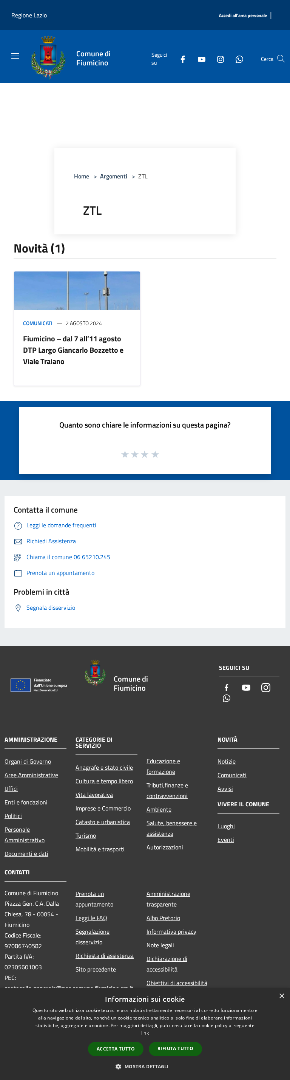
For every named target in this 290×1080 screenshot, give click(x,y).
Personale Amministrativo (25, 834)
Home (81, 176)
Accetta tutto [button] (116, 1049)
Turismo (86, 835)
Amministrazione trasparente (168, 899)
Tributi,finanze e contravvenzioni (167, 790)
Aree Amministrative (31, 774)
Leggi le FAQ (91, 917)
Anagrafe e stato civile (104, 767)
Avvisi (225, 788)
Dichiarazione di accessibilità (167, 964)
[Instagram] (217, 58)
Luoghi (226, 826)
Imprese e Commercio (103, 808)
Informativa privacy (171, 931)
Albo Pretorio (163, 917)
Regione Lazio (29, 15)
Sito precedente (96, 969)
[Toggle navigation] (15, 55)
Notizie (227, 761)
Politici (13, 815)
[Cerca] (280, 58)
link (145, 1033)
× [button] (281, 996)
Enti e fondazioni (26, 802)
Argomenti (113, 176)
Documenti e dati (26, 853)
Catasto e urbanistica (103, 821)
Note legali (160, 945)
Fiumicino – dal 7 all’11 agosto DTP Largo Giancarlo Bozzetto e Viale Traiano (73, 350)
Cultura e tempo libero (104, 781)
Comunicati (37, 323)
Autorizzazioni (165, 847)
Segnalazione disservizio (93, 937)
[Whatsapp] (236, 58)
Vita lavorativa (94, 794)
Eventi (226, 839)
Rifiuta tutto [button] (175, 1048)
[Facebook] (179, 58)
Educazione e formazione (163, 766)
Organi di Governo (28, 761)
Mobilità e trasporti (100, 849)
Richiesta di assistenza (105, 955)
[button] (144, 1066)
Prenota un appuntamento (94, 899)
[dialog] (145, 1034)
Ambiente (159, 809)
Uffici (11, 788)
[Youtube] (198, 58)
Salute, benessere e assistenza (172, 828)
